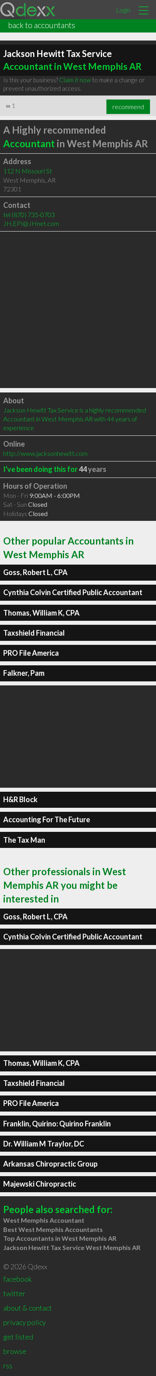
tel (29, 214)
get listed (18, 1336)
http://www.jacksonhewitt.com (45, 453)
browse (14, 1351)
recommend (128, 106)
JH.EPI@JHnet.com (31, 223)
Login (123, 10)
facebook (17, 1278)
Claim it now (75, 79)
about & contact (27, 1307)
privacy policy (24, 1322)
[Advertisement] (78, 310)
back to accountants (41, 25)
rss (7, 1365)
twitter (14, 1293)
